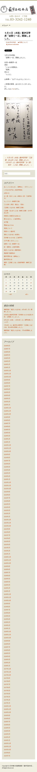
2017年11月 (7, 672)
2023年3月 (7, 473)
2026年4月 (7, 358)
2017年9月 (7, 678)
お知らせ (6, 193)
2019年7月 (7, 610)
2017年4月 (7, 694)
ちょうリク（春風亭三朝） (12, 201)
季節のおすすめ (9, 225)
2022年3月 (7, 510)
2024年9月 (7, 417)
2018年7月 (7, 647)
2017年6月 (7, 687)
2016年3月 (7, 734)
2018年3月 (7, 659)
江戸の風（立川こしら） (11, 241)
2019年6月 (7, 613)
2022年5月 (7, 504)
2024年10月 (7, 414)
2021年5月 (7, 541)
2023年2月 (7, 476)
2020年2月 (7, 588)
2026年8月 (7, 346)
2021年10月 (7, 526)
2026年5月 (7, 355)
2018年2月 (7, 662)
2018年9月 (7, 641)
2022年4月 (7, 507)
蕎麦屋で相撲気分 (9, 253)
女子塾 (6, 222)
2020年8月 (7, 569)
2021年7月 (7, 535)
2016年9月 (7, 715)
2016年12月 (7, 706)
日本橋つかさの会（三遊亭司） (13, 238)
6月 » (26, 294)
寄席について (23, 42)
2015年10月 (7, 749)
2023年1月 (7, 479)
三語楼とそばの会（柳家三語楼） (14, 207)
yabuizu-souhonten (13, 44)
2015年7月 (7, 756)
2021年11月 (7, 523)
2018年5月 (7, 653)
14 (31, 283)
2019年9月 (7, 603)
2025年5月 (7, 392)
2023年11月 (7, 448)
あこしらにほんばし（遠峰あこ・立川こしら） (18, 187)
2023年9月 (7, 454)
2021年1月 (7, 554)
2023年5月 (7, 467)
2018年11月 (7, 634)
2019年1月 (7, 628)
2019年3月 (7, 622)
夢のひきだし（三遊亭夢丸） (13, 219)
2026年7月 (7, 349)
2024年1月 (7, 442)
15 (6, 286)
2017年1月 (7, 703)
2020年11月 (7, 560)
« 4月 (10, 294)
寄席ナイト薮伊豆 (9, 231)
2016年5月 (7, 728)
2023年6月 (7, 464)
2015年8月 (7, 753)
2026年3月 (7, 361)
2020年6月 (7, 575)
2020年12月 (7, 557)
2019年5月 (7, 616)
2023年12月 (7, 445)
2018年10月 (7, 638)
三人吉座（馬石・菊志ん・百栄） (14, 204)
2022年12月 (7, 482)
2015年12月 (7, 743)
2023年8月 (7, 457)
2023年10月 (7, 451)
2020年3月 (7, 585)
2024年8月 (7, 420)
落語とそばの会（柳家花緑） (13, 250)
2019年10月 (7, 600)
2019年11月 (7, 597)
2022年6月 (7, 501)
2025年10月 (7, 377)
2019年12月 (7, 594)
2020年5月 (7, 579)
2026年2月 (7, 364)
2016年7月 (7, 721)
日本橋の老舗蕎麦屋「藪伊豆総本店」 (21, 766)
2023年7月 (7, 461)
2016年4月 (7, 731)
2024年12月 (7, 408)
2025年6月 (7, 389)
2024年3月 (7, 436)
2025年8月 (7, 383)
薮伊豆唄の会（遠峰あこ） (12, 256)
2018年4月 (7, 656)
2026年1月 (7, 367)
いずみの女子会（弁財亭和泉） (13, 190)
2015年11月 (7, 746)
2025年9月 (7, 380)
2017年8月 (7, 681)
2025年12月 (7, 370)
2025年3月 (7, 398)
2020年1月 (7, 591)
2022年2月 (7, 513)
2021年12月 (7, 520)
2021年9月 (7, 529)
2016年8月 (7, 718)
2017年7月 (7, 684)
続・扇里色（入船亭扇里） (12, 247)
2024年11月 (7, 411)
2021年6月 (7, 538)
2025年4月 (7, 395)
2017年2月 (7, 700)
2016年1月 (7, 740)
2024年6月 (7, 426)
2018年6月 (7, 650)
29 (6, 291)
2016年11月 (7, 709)
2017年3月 (7, 697)
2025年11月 (7, 374)
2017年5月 (7, 690)
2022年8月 (7, 495)
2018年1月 (7, 666)
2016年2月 (7, 737)
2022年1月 (7, 516)
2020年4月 (7, 582)
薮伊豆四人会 (8, 259)
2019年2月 (7, 625)
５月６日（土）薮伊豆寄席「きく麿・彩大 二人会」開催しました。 (18, 163)
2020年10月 (7, 563)
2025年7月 (7, 386)
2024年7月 (7, 423)
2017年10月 (7, 675)
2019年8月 (7, 607)
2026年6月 (7, 352)
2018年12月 (7, 631)
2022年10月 (7, 488)
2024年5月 (7, 429)
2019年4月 (7, 619)
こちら (13, 89)
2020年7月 (7, 572)
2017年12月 (7, 669)
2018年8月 (7, 644)
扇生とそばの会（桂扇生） (12, 234)
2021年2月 (7, 551)
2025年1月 (7, 405)
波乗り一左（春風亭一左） (12, 244)
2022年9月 (7, 492)
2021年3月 (7, 548)
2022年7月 (7, 498)
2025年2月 (7, 401)
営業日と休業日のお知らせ (12, 216)
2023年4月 (7, 470)
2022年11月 (7, 485)
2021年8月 (7, 532)
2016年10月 (7, 712)
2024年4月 (7, 433)
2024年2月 (7, 439)
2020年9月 (7, 566)
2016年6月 (7, 725)
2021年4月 (7, 544)
